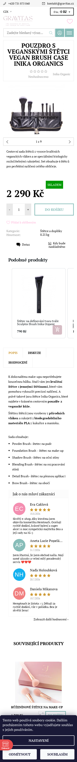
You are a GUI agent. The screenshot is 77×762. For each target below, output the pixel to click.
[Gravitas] (38, 21)
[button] (7, 303)
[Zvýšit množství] (43, 713)
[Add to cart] (57, 330)
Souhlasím (57, 754)
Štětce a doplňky (51, 231)
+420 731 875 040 (19, 3)
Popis (13, 353)
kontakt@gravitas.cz (60, 3)
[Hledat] (51, 32)
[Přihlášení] (59, 33)
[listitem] (39, 303)
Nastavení (39, 740)
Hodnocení (18, 362)
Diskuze (34, 353)
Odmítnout (20, 754)
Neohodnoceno (38, 76)
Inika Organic (61, 74)
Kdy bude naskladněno (57, 245)
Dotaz (26, 244)
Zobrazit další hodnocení (50, 619)
